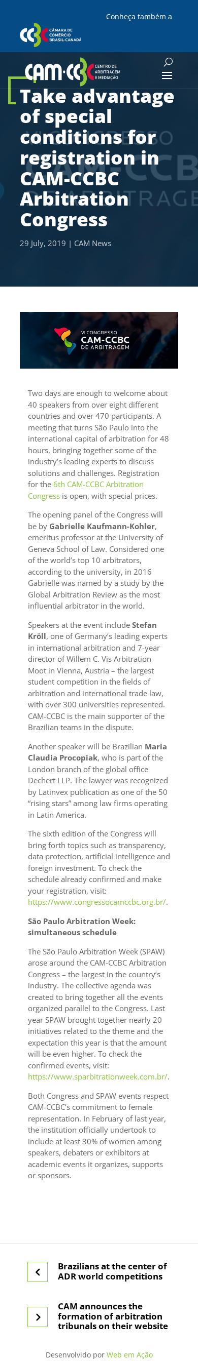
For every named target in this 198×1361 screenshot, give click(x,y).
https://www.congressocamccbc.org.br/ (97, 902)
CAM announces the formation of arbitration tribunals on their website (113, 1316)
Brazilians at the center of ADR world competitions (112, 1271)
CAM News (92, 243)
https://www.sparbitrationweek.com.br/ (98, 1076)
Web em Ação (130, 1354)
